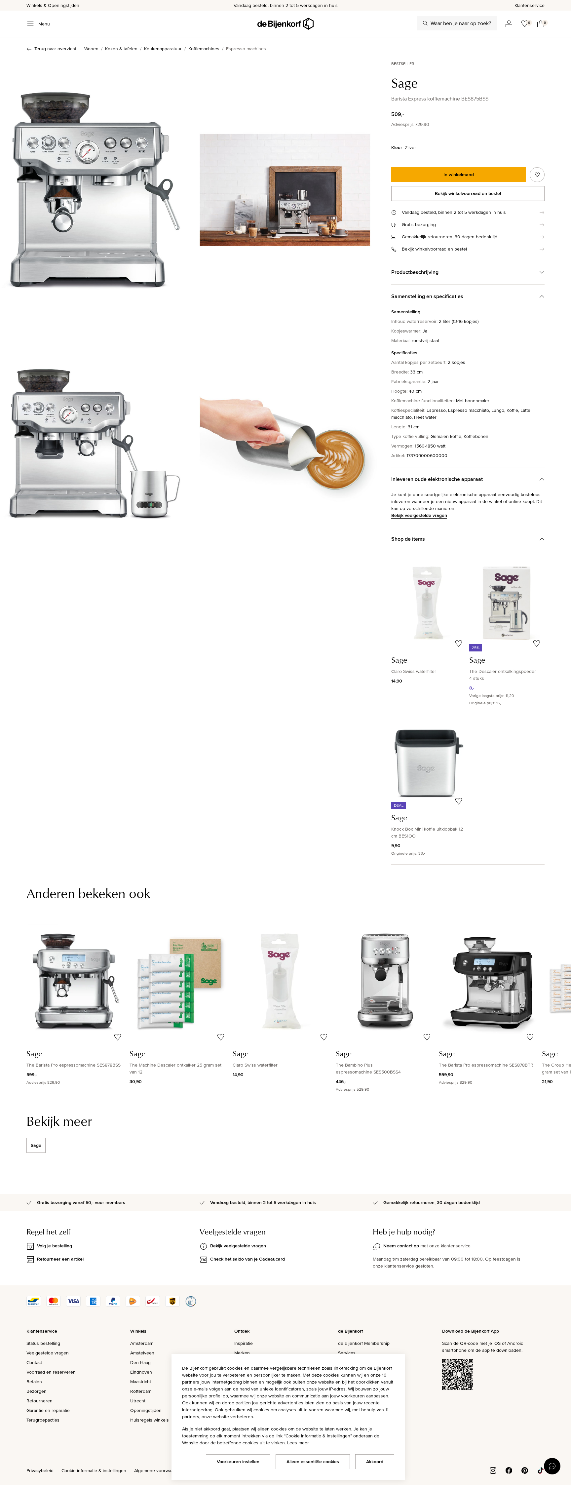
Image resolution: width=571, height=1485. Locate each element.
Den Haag (140, 1362)
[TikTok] (541, 1469)
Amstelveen (142, 1352)
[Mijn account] (509, 24)
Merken (242, 1352)
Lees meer (298, 1442)
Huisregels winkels (149, 1420)
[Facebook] (509, 1469)
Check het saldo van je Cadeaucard (247, 1259)
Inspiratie (243, 1343)
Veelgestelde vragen (47, 1352)
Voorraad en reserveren (51, 1372)
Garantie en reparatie (48, 1410)
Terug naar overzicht (55, 48)
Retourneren (39, 1400)
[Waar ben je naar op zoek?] (425, 23)
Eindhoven (141, 1372)
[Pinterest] (525, 1469)
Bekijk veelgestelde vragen (419, 515)
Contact (34, 1362)
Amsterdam (141, 1343)
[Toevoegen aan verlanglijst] (537, 174)
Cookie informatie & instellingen (93, 1470)
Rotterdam (140, 1391)
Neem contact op (401, 1245)
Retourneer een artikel (60, 1259)
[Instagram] (493, 1469)
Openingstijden (146, 1410)
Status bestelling (43, 1343)
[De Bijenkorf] (285, 24)
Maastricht (140, 1381)
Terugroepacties (42, 1420)
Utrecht (137, 1400)
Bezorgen (36, 1391)
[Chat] (552, 1466)
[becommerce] (190, 1305)
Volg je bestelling (54, 1245)
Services (347, 1352)
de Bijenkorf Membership (364, 1343)
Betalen (34, 1381)
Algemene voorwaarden (158, 1470)
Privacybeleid (40, 1470)
